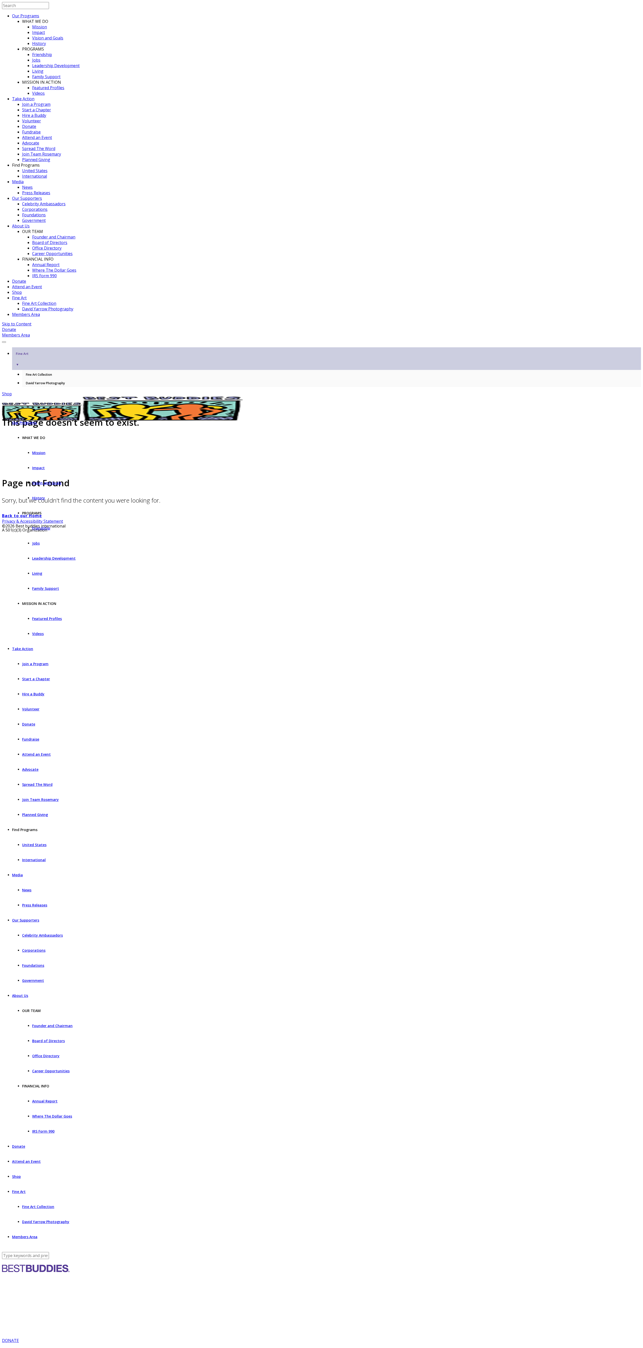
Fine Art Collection (39, 303)
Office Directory (47, 248)
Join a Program (36, 104)
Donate (29, 126)
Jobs (36, 60)
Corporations (34, 209)
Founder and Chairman (53, 237)
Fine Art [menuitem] (22, 359)
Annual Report (46, 264)
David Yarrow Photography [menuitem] (45, 383)
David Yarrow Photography (47, 309)
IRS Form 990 (44, 275)
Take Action (23, 99)
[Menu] (4, 342)
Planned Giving (36, 159)
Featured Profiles (48, 87)
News (27, 187)
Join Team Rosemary (41, 154)
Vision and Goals (47, 38)
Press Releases (36, 193)
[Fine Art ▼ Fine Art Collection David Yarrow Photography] (321, 340)
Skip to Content (16, 324)
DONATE (10, 1340)
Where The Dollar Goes (54, 270)
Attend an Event (37, 137)
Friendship (42, 54)
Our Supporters (27, 198)
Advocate (30, 143)
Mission (39, 27)
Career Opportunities (52, 253)
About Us (21, 226)
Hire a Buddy (34, 115)
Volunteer (31, 121)
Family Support (46, 76)
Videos (38, 93)
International (34, 176)
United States (34, 170)
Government (34, 220)
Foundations (34, 215)
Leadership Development (56, 65)
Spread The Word (38, 148)
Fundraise (31, 132)
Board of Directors (49, 242)
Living (37, 71)
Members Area (26, 314)
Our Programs (25, 16)
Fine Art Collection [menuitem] (39, 374)
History (39, 43)
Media (18, 181)
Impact (38, 32)
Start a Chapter (36, 110)
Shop (17, 292)
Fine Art (19, 298)
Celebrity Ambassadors (44, 204)
